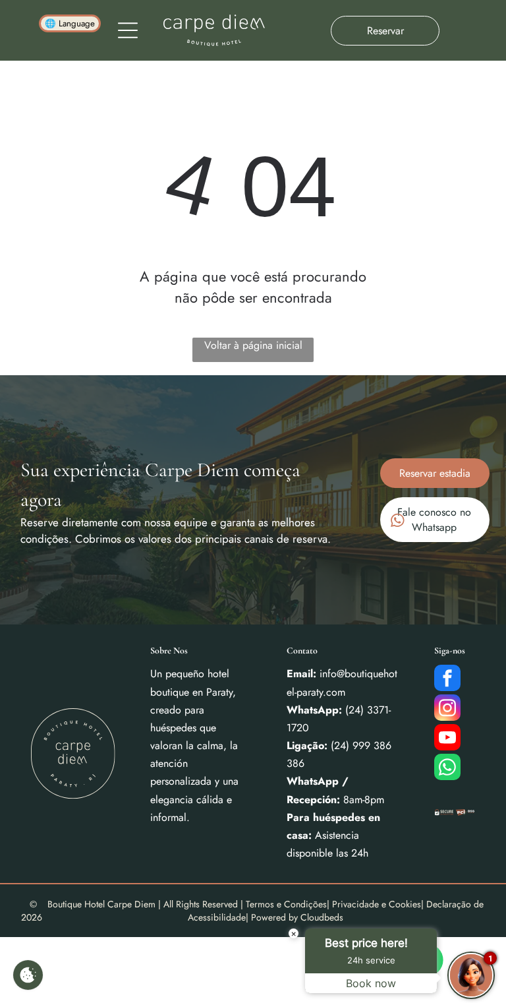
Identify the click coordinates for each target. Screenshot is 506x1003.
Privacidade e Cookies (376, 904)
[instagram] (447, 709)
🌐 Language (70, 23)
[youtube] (447, 739)
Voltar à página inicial (253, 345)
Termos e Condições (286, 904)
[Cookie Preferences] (28, 975)
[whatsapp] (447, 768)
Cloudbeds (321, 917)
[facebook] (447, 679)
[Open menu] (128, 30)
